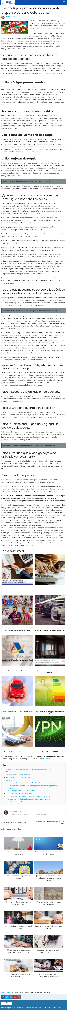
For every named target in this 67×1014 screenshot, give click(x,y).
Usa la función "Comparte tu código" (18, 777)
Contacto (28, 1008)
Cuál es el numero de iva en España (14, 823)
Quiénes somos (37, 1008)
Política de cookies (50, 1008)
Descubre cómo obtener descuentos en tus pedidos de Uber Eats (28, 769)
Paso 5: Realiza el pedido (14, 802)
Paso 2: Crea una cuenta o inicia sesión (19, 794)
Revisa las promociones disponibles (18, 775)
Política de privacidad (8, 1008)
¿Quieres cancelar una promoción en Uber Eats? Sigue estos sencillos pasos (32, 783)
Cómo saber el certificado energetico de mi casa (50, 823)
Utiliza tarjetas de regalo (14, 780)
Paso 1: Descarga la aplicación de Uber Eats (20, 791)
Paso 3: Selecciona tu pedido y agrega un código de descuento (28, 796)
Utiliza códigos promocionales (16, 772)
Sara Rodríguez (10, 16)
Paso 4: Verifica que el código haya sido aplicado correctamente (28, 799)
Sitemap (59, 1008)
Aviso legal (20, 1008)
